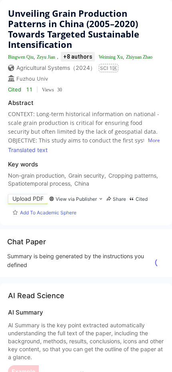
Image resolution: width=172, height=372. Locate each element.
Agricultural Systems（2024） (56, 67)
